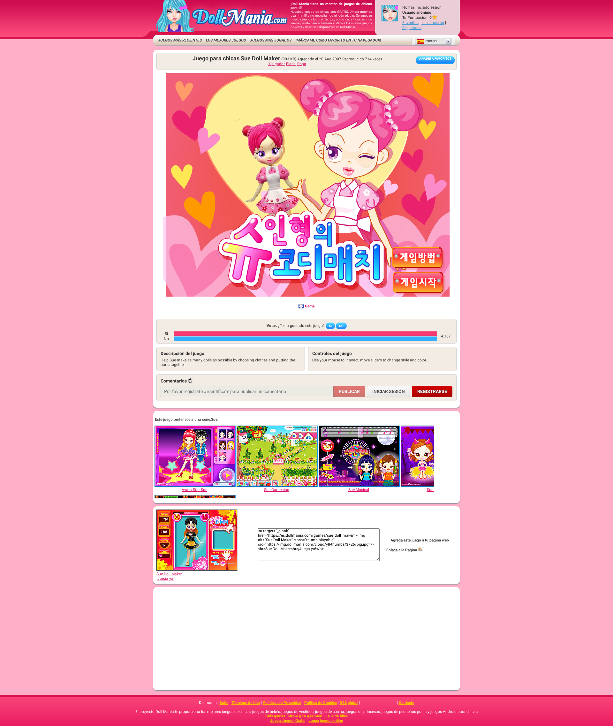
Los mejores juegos (226, 40)
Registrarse (411, 28)
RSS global (349, 702)
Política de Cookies (320, 702)
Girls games (275, 716)
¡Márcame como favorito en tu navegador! (338, 40)
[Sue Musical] (359, 456)
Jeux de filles (336, 716)
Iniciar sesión (432, 22)
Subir (224, 702)
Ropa (301, 64)
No (341, 326)
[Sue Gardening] (277, 456)
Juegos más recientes (180, 40)
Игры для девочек (305, 716)
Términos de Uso (245, 702)
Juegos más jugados (270, 40)
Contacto (406, 702)
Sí (330, 326)
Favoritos (410, 22)
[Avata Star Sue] (195, 456)
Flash (291, 64)
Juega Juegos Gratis (287, 720)
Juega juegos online (325, 720)
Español (432, 41)
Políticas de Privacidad (282, 702)
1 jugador (276, 64)
